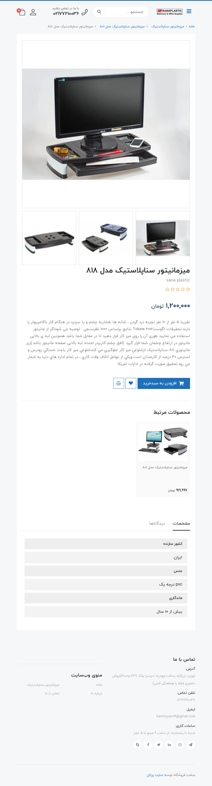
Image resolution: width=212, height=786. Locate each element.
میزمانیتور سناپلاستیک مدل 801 (164, 467)
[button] (33, 11)
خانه (99, 685)
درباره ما (96, 693)
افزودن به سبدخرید (160, 383)
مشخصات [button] (181, 523)
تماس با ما (52, 693)
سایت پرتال (155, 775)
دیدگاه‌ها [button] (157, 523)
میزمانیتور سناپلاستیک (43, 685)
